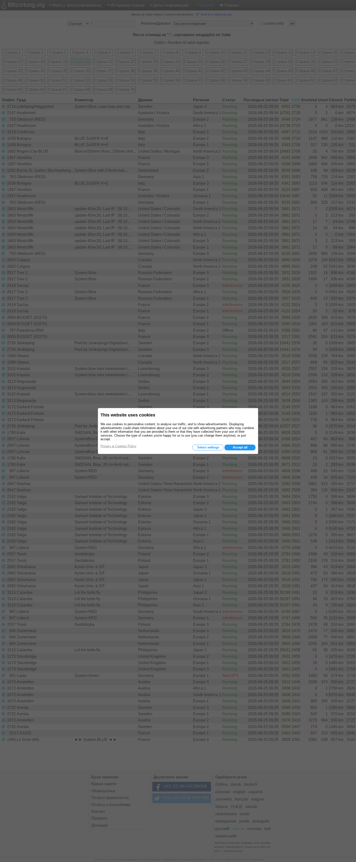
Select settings (208, 447)
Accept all (240, 447)
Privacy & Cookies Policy (118, 446)
